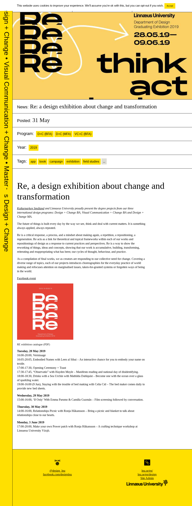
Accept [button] (170, 6)
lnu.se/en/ (147, 470)
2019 (33, 147)
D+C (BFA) (45, 134)
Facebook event (26, 278)
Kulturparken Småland (30, 208)
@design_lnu (57, 470)
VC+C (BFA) (83, 134)
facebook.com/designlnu (57, 474)
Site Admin (147, 478)
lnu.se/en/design (147, 474)
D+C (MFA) (63, 134)
